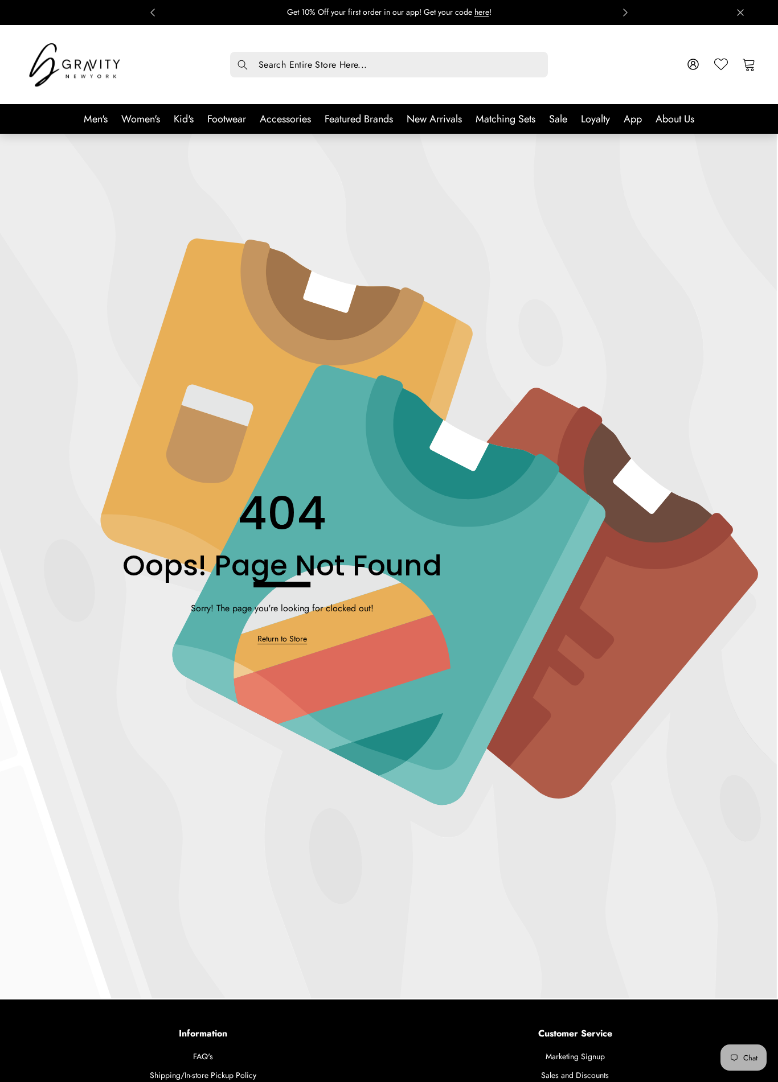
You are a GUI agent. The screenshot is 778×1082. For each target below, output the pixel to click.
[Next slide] (625, 12)
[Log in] (693, 64)
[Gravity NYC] (76, 64)
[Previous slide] (153, 12)
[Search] (243, 65)
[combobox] (389, 64)
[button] (749, 64)
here (481, 12)
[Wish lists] (721, 64)
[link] (282, 638)
